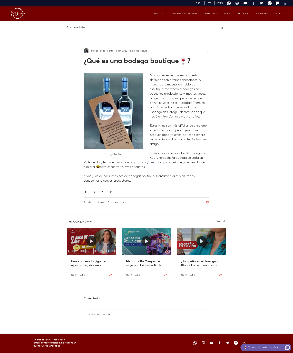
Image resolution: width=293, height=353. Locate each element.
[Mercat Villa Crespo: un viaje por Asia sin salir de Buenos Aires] (146, 241)
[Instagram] (237, 3)
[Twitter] (261, 3)
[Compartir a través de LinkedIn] (102, 191)
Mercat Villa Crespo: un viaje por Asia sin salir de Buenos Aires (144, 263)
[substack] (278, 3)
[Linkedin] (286, 3)
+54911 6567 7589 (54, 339)
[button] (198, 3)
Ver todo (221, 221)
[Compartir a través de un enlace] (110, 191)
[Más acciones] (207, 51)
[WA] (229, 3)
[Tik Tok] (270, 3)
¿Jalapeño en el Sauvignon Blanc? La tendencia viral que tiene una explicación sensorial (200, 263)
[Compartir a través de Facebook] (85, 191)
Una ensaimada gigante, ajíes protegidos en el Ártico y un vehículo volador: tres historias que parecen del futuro (90, 263)
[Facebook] (253, 3)
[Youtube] (245, 3)
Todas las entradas (76, 27)
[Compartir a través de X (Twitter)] (93, 191)
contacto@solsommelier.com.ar (58, 342)
